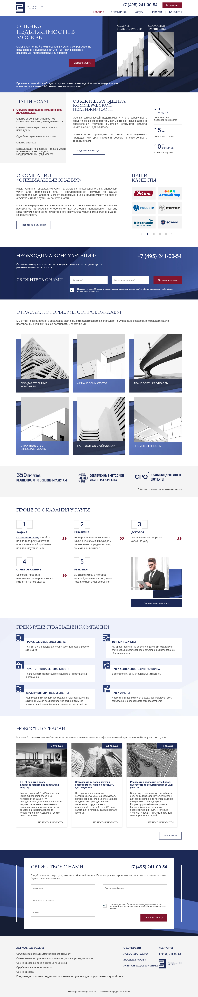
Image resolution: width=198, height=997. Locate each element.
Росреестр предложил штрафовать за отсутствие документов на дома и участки (151, 785)
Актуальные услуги (30, 948)
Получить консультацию (156, 603)
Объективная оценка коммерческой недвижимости (39, 111)
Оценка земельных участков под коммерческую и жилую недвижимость (39, 120)
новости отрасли (135, 954)
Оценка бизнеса (26, 143)
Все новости (170, 835)
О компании (119, 12)
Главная (98, 12)
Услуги (139, 12)
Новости (156, 12)
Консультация (172, 5)
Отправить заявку (167, 280)
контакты (166, 948)
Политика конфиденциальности (115, 991)
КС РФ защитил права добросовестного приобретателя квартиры (39, 785)
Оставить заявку (154, 917)
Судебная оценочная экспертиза (36, 136)
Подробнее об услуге (88, 150)
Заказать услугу (82, 63)
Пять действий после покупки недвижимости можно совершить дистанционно (94, 785)
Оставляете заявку (27, 538)
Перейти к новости (50, 822)
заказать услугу (134, 960)
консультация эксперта (140, 966)
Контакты (175, 12)
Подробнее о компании (33, 225)
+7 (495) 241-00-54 (159, 256)
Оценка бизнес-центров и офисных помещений (37, 129)
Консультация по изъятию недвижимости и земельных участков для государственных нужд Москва (41, 151)
